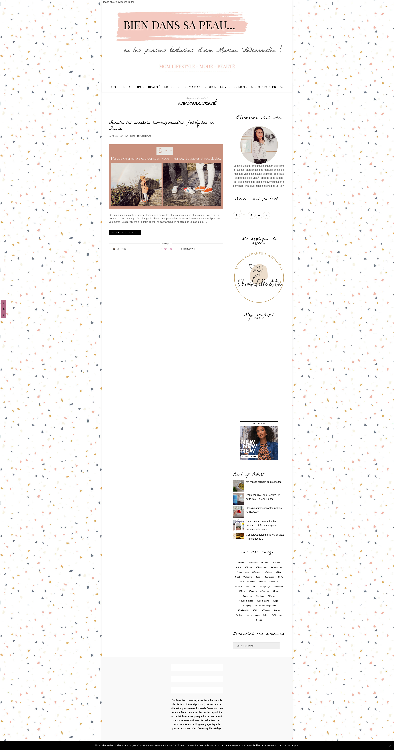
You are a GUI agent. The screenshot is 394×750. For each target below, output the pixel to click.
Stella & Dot (244, 610)
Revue (272, 596)
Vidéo (239, 615)
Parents (253, 591)
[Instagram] (251, 215)
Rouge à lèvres (246, 601)
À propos (136, 87)
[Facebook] (236, 215)
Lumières (270, 577)
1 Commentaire (128, 136)
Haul (238, 577)
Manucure (251, 586)
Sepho (276, 601)
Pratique (260, 596)
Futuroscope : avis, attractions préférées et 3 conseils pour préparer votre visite (262, 525)
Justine (123, 249)
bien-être (253, 562)
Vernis (277, 610)
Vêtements (277, 615)
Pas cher (265, 591)
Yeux (259, 620)
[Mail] (267, 215)
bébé (239, 567)
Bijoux (265, 562)
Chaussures (262, 567)
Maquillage (265, 586)
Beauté (154, 87)
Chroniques (277, 567)
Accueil (118, 87)
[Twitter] (244, 215)
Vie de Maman (189, 87)
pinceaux (248, 596)
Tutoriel (266, 610)
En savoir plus (291, 745)
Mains (263, 582)
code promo (243, 572)
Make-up (274, 582)
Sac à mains (263, 601)
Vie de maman (253, 615)
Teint (256, 610)
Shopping (247, 605)
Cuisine (269, 572)
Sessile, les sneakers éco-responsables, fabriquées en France (161, 126)
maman (239, 586)
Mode (169, 87)
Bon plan (276, 562)
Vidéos (210, 87)
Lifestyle (248, 577)
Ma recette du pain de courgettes (263, 482)
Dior (279, 572)
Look (259, 577)
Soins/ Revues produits (266, 605)
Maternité (279, 586)
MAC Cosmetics (248, 582)
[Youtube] (259, 215)
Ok (280, 745)
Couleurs (257, 572)
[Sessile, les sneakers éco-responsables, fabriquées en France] (166, 176)
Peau (276, 591)
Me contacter (263, 87)
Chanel (249, 567)
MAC (281, 577)
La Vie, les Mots (233, 87)
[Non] (390, 745)
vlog (266, 615)
